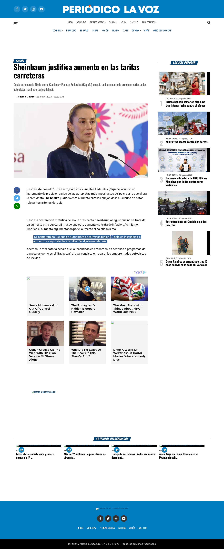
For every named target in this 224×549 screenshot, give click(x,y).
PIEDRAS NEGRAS (107, 528)
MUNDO (115, 30)
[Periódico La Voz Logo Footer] (112, 507)
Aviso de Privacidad (162, 30)
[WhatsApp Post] (17, 206)
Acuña (123, 22)
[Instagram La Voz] (116, 518)
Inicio (70, 22)
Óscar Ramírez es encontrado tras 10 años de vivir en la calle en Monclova (186, 263)
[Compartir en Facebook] (17, 190)
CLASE (125, 30)
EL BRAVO (84, 30)
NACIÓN (105, 30)
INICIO (80, 528)
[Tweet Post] (17, 198)
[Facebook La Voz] (100, 518)
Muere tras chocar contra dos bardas (186, 142)
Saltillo (134, 22)
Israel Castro (27, 96)
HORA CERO (71, 30)
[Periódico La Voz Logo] (112, 15)
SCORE (95, 30)
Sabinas (113, 22)
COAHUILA (57, 30)
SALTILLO (143, 528)
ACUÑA (132, 528)
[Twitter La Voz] (108, 518)
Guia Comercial (149, 22)
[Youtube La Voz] (124, 518)
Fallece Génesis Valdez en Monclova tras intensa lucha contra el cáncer (185, 103)
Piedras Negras (97, 22)
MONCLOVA (91, 528)
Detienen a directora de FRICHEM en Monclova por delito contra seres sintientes (186, 182)
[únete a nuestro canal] (112, 414)
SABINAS (122, 528)
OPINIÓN (135, 30)
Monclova (81, 22)
